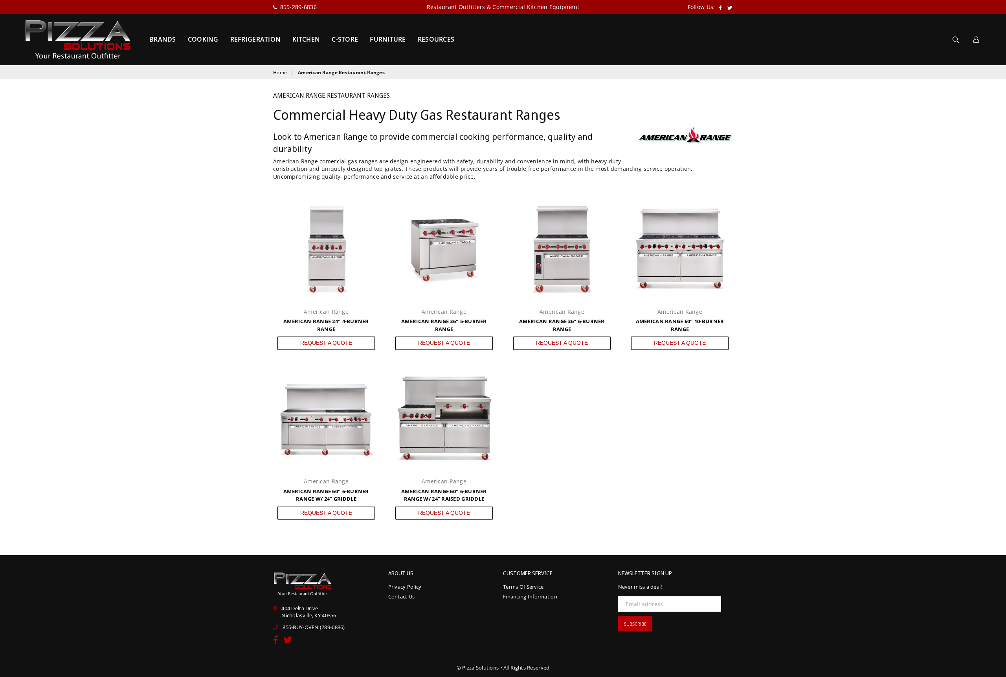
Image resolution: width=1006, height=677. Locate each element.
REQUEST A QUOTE (326, 343)
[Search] (955, 39)
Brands (162, 39)
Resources (436, 39)
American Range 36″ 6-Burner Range (562, 325)
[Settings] (976, 39)
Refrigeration (255, 39)
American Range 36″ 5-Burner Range (444, 325)
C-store (345, 39)
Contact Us (401, 596)
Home (280, 73)
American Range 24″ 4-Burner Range (326, 325)
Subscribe (635, 624)
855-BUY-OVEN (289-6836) (314, 627)
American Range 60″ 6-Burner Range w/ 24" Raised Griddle (444, 495)
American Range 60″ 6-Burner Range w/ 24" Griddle (326, 495)
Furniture (388, 39)
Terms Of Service (523, 586)
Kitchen (306, 39)
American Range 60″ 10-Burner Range (680, 325)
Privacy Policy (405, 586)
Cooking (203, 39)
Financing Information (530, 596)
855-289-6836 (297, 7)
